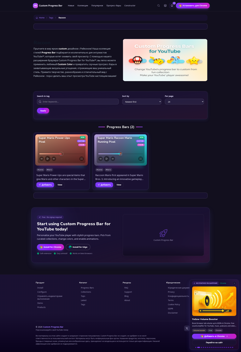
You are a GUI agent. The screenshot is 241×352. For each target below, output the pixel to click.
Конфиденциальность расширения (185, 296)
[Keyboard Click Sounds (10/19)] (215, 347)
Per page (169, 96)
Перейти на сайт (214, 342)
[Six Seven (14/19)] (222, 347)
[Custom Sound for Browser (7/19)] (209, 347)
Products (41, 307)
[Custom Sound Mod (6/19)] (207, 347)
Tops (83, 296)
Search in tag (43, 96)
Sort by (125, 96)
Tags (83, 304)
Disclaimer (173, 312)
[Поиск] (158, 5)
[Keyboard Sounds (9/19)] (213, 347)
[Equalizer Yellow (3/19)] (200, 347)
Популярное (97, 5)
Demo (40, 303)
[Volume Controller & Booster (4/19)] (203, 347)
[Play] (47, 159)
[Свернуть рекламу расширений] (234, 283)
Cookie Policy (174, 304)
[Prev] (41, 158)
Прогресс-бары (113, 5)
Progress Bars (87, 287)
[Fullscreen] (81, 158)
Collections (86, 292)
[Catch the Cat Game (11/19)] (217, 347)
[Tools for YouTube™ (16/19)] (226, 347)
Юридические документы (180, 287)
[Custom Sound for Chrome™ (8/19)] (211, 347)
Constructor (129, 5)
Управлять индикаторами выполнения (49, 297)
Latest (83, 300)
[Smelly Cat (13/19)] (220, 347)
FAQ (126, 287)
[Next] (54, 158)
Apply (43, 110)
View (60, 184)
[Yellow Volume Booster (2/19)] (197, 347)
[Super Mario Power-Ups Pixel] (62, 150)
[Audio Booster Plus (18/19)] (230, 347)
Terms (171, 300)
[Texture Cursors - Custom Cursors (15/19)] (224, 347)
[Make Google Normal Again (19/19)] (232, 347)
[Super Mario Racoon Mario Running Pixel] (121, 150)
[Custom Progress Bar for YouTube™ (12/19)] (219, 347)
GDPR (170, 308)
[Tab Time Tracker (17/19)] (228, 347)
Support (128, 292)
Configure (42, 292)
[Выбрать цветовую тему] (165, 5)
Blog (126, 296)
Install (40, 287)
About (127, 300)
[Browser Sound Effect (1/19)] (195, 347)
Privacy (171, 292)
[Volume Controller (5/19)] (205, 347)
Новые (71, 5)
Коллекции (83, 5)
